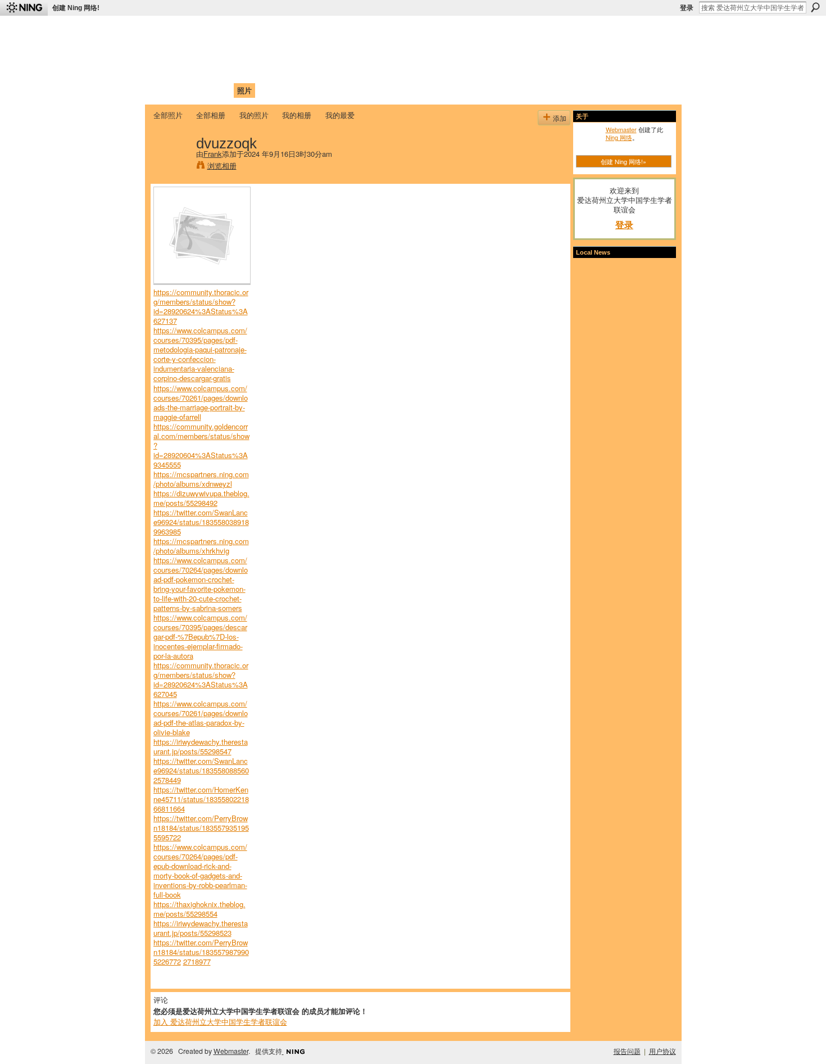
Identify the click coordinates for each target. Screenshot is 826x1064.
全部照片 (168, 115)
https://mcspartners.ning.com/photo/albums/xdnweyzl (201, 479)
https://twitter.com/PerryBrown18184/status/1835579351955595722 (201, 828)
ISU (358, 90)
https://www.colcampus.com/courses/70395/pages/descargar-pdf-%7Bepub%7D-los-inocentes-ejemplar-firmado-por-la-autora (200, 636)
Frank (212, 153)
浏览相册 (222, 165)
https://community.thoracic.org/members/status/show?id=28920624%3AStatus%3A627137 (200, 306)
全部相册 (210, 115)
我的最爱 (340, 115)
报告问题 (627, 1051)
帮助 (336, 90)
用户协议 (662, 1051)
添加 (559, 118)
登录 (686, 8)
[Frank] (171, 166)
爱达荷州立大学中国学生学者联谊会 (301, 31)
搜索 (815, 7)
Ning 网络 (619, 137)
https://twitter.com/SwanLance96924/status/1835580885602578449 (201, 770)
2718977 (197, 961)
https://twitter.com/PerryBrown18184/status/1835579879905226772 (201, 952)
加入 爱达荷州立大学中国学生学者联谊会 (220, 1021)
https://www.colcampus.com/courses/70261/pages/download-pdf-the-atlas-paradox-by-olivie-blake (200, 717)
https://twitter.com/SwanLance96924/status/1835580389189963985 (201, 522)
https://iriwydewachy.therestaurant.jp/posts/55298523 (200, 928)
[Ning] (24, 8)
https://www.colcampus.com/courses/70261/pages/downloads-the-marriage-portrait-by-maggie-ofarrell (200, 402)
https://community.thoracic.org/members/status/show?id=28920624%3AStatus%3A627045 (200, 679)
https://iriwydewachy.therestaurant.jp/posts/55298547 (200, 746)
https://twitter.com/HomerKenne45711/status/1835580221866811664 (201, 799)
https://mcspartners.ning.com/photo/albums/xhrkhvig (201, 546)
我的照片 (254, 115)
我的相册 (296, 115)
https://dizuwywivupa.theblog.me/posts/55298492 (201, 498)
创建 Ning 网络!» (623, 161)
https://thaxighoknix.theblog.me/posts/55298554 (199, 909)
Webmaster (621, 129)
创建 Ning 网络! (75, 8)
